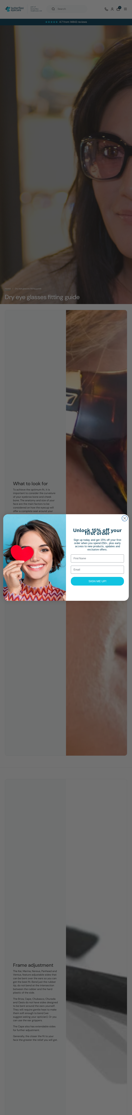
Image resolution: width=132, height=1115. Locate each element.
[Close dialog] (124, 518)
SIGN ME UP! (97, 581)
